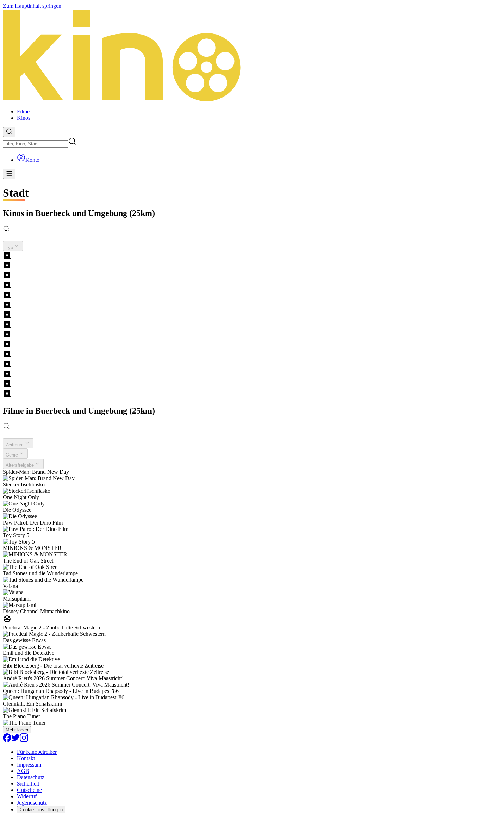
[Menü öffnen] (9, 174)
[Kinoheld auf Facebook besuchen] (7, 740)
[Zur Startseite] (240, 56)
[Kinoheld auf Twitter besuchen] (15, 740)
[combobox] (35, 144)
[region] (240, 325)
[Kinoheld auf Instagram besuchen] (24, 740)
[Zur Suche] (9, 132)
